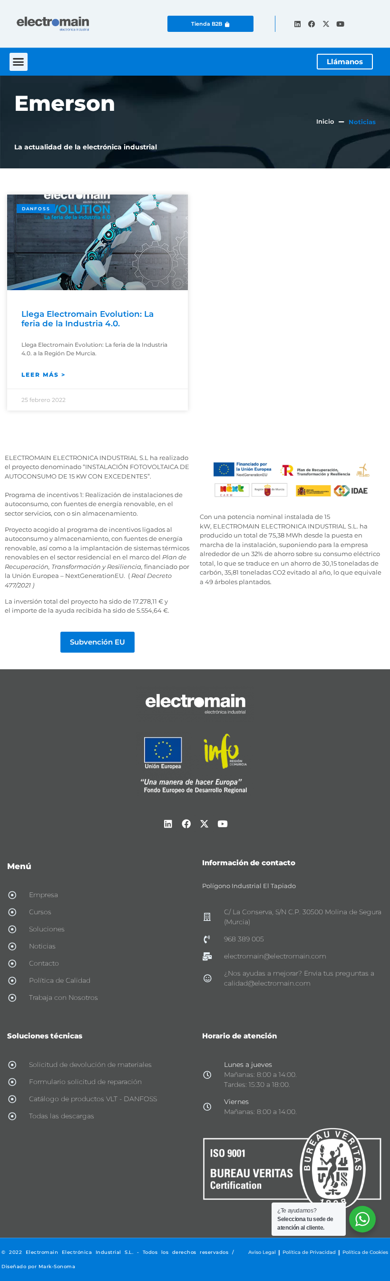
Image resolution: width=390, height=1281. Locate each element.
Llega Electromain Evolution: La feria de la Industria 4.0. (87, 318)
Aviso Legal (262, 1252)
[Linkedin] (297, 24)
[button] (19, 62)
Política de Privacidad (309, 1252)
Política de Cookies (365, 1252)
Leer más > (43, 374)
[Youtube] (340, 24)
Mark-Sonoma (57, 1266)
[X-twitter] (326, 24)
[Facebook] (311, 24)
